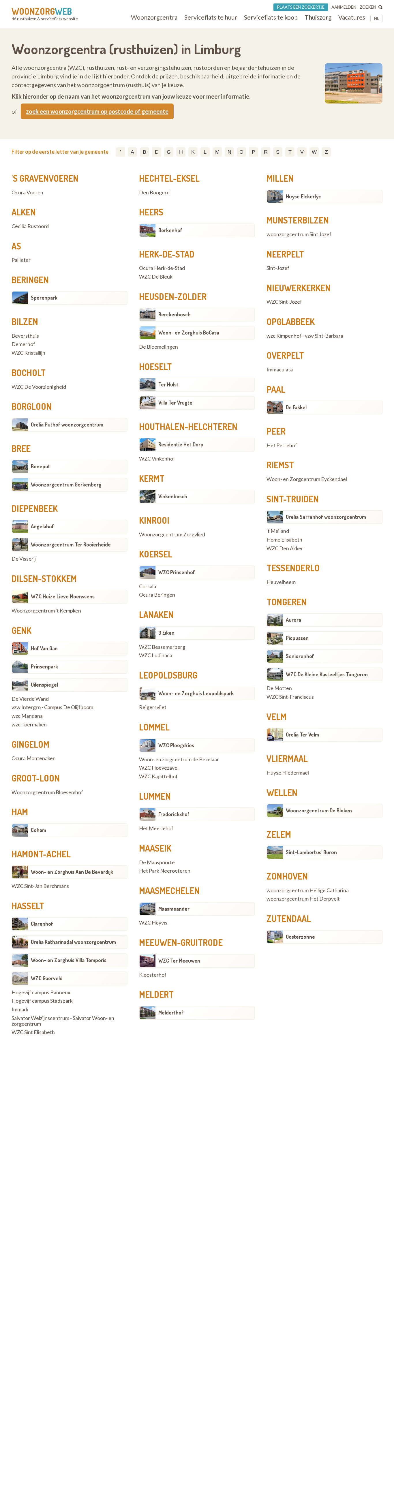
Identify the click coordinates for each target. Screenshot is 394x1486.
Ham (20, 811)
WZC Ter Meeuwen (179, 960)
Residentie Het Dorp (180, 444)
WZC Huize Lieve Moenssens (63, 596)
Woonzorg (42, 11)
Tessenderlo (293, 567)
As (16, 246)
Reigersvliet (152, 707)
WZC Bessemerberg (162, 647)
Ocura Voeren (27, 193)
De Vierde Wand (30, 699)
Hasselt (28, 905)
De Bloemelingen (158, 347)
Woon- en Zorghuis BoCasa (188, 332)
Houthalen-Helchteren (188, 426)
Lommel (154, 727)
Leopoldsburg (168, 675)
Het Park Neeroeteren (164, 871)
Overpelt (285, 355)
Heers (151, 211)
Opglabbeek (291, 321)
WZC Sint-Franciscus (290, 697)
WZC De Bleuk (155, 277)
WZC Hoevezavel (159, 768)
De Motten (279, 688)
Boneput (40, 466)
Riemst (280, 464)
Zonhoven (287, 876)
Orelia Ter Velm (302, 734)
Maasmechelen (169, 890)
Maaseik (155, 848)
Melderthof (170, 1012)
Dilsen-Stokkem (44, 578)
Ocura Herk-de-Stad (162, 268)
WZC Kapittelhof (158, 776)
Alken (24, 211)
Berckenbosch (174, 314)
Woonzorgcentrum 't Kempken (46, 611)
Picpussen (297, 638)
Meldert (156, 994)
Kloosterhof (152, 975)
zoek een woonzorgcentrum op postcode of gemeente (97, 111)
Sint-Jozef (278, 268)
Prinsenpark (44, 666)
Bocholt (29, 372)
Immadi (20, 1009)
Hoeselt (155, 366)
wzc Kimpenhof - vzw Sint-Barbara (305, 336)
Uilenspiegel (44, 684)
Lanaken (156, 614)
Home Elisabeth (284, 540)
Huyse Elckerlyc (303, 196)
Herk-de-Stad (166, 254)
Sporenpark (44, 297)
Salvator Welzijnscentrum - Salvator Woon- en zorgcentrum (63, 1021)
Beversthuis (25, 336)
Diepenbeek (35, 508)
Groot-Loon (36, 778)
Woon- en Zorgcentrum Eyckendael (307, 479)
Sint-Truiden (293, 498)
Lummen (155, 796)
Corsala (147, 586)
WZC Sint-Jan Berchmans (40, 886)
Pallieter (21, 260)
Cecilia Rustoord (30, 226)
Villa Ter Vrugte (175, 402)
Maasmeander (174, 908)
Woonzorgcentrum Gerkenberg (66, 484)
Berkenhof (170, 230)
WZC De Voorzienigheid (39, 387)
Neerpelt (285, 254)
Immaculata (280, 370)
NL (376, 18)
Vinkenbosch (172, 496)
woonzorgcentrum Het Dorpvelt (303, 899)
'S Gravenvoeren (45, 178)
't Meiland (278, 531)
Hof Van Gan (44, 648)
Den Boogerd (154, 193)
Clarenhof (42, 923)
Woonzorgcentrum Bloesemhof (47, 792)
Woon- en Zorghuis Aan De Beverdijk (72, 872)
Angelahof (42, 526)
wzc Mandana (27, 716)
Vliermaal (287, 758)
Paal (276, 389)
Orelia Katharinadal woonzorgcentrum (73, 942)
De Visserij (24, 559)
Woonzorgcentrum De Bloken (319, 810)
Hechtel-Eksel (169, 178)
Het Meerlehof (156, 828)
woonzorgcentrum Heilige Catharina (308, 890)
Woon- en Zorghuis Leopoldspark (196, 693)
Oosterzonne (300, 936)
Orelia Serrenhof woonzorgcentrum (326, 517)
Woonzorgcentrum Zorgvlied (172, 535)
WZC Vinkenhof (157, 459)
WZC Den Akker (285, 548)
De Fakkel (296, 407)
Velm (276, 716)
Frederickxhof (174, 814)
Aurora (293, 620)
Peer (276, 431)
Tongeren (287, 601)
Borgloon (32, 406)
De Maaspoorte (157, 862)
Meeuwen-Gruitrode (181, 942)
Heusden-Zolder (173, 296)
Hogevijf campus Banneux (41, 992)
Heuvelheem (281, 582)
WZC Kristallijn (28, 353)
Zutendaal (289, 918)
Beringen (30, 279)
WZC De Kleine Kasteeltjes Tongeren (327, 674)
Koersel (155, 553)
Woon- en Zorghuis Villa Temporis (68, 960)
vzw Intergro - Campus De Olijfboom (52, 707)
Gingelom (30, 744)
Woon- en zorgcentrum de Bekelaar (179, 759)
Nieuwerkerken (299, 287)
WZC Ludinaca (155, 655)
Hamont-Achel (41, 853)
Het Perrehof (282, 445)
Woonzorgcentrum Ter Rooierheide (71, 544)
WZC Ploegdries (176, 745)
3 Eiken (166, 633)
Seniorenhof (300, 656)
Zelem (279, 834)
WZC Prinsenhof (176, 572)
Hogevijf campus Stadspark (42, 1001)
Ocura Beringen (157, 595)
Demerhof (23, 344)
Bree (21, 448)
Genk (21, 630)
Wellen (282, 792)
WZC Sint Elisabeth (33, 1032)
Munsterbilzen (298, 220)
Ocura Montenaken (34, 758)
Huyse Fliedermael (288, 773)
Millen (280, 178)
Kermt (151, 478)
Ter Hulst (168, 384)
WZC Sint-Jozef (284, 302)
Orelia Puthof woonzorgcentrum (67, 424)
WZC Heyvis (153, 923)
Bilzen (25, 321)
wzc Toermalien (29, 725)
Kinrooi (154, 520)
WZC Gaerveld (47, 978)
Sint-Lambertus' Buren (311, 852)
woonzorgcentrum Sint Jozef (299, 234)
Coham (38, 830)
